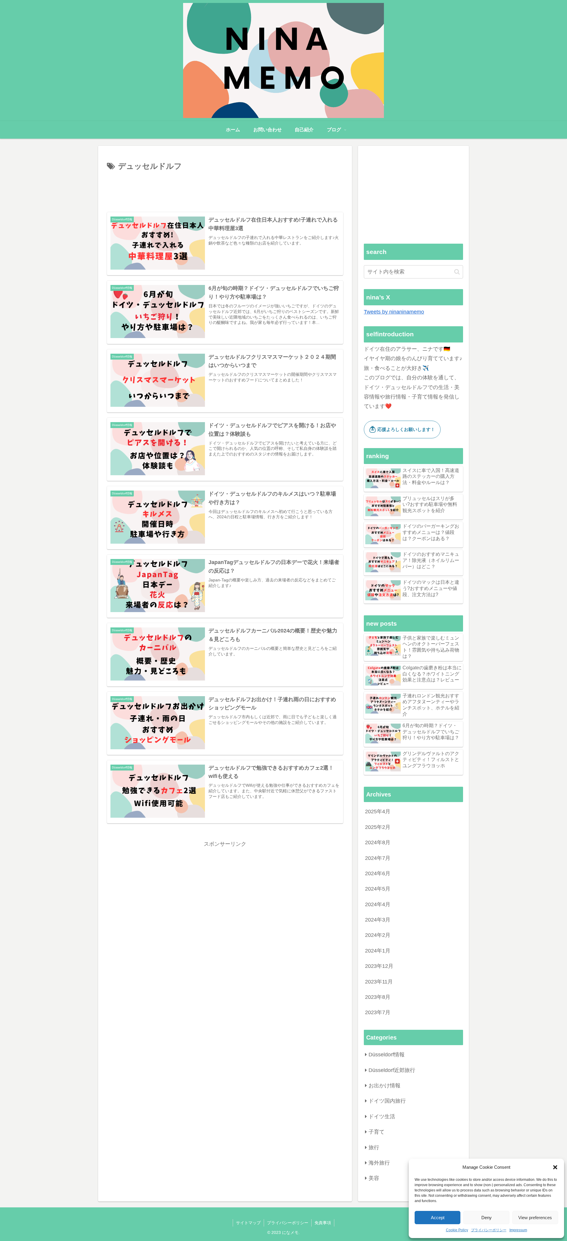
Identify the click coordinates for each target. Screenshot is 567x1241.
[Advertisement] (225, 189)
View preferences (535, 1217)
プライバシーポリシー (488, 1230)
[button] (555, 1167)
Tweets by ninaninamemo (394, 312)
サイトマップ (248, 1222)
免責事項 (323, 1222)
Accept (437, 1217)
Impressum (518, 1230)
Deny (486, 1217)
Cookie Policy (457, 1230)
